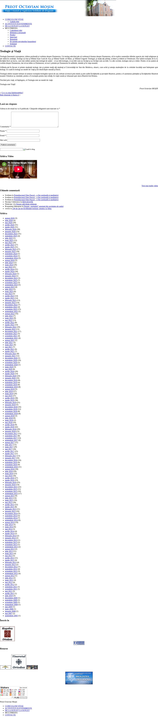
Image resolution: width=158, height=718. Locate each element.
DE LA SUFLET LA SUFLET (17, 26)
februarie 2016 (10, 482)
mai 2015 (8, 502)
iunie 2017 (9, 447)
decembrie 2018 (11, 407)
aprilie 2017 (9, 451)
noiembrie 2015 (11, 489)
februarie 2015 (10, 509)
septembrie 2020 (11, 365)
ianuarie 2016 (10, 485)
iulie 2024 (9, 263)
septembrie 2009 (11, 605)
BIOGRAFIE (27, 202)
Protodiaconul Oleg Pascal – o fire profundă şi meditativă (36, 195)
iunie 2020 (9, 367)
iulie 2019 (9, 391)
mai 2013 (8, 556)
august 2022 (9, 314)
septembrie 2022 (11, 311)
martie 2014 (9, 533)
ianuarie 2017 (10, 458)
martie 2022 (9, 325)
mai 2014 (8, 529)
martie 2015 (9, 507)
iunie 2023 (9, 291)
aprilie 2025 (9, 245)
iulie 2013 (9, 551)
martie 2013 (9, 560)
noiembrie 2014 (11, 516)
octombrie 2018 (11, 411)
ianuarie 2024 (10, 276)
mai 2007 (8, 613)
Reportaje (13, 39)
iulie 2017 (9, 445)
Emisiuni (13, 44)
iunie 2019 (9, 394)
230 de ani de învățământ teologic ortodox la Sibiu (31, 209)
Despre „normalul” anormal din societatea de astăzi (43, 206)
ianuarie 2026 (10, 231)
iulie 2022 (9, 316)
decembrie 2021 (11, 331)
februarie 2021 (10, 354)
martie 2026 (9, 227)
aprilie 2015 (9, 505)
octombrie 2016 (11, 465)
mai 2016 (8, 476)
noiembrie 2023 (11, 280)
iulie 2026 (9, 220)
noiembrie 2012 (11, 569)
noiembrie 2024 (11, 254)
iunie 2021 (9, 345)
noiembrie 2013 (11, 542)
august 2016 (9, 469)
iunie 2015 (9, 500)
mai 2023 (8, 294)
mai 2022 (8, 320)
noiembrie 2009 (11, 600)
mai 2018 (8, 422)
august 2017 (9, 442)
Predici (12, 35)
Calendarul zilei (16, 30)
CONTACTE (10, 46)
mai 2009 (8, 607)
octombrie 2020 (11, 362)
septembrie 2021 (11, 338)
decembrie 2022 (11, 305)
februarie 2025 (10, 249)
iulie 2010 (9, 596)
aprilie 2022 (9, 322)
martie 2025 (9, 247)
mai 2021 (8, 347)
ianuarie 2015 (10, 511)
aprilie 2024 (9, 269)
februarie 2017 (10, 456)
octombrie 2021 (11, 336)
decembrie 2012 (11, 567)
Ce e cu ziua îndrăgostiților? (12, 93)
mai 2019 (8, 396)
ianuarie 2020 (10, 378)
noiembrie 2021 (11, 334)
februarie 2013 (10, 562)
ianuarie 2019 (10, 405)
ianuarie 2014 (10, 538)
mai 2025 (8, 243)
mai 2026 (8, 223)
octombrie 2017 (11, 438)
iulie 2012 (9, 578)
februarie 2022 (10, 327)
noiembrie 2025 (11, 236)
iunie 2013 (9, 553)
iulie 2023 (9, 289)
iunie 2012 (9, 580)
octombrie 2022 (11, 309)
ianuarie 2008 (10, 611)
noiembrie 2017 (11, 436)
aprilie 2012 (9, 585)
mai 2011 (8, 591)
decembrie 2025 (11, 234)
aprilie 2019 (9, 398)
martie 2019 (9, 400)
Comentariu (5, 127)
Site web (3, 140)
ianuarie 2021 (10, 356)
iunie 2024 (9, 265)
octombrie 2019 (11, 385)
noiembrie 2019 (11, 382)
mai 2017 (8, 449)
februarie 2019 (10, 402)
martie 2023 (9, 298)
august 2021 (9, 340)
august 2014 (9, 522)
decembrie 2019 (11, 380)
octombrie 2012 (11, 571)
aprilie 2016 (9, 478)
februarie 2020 (10, 376)
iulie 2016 (9, 471)
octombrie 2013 (11, 545)
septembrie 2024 (11, 258)
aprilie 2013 (9, 558)
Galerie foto (14, 21)
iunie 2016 (9, 473)
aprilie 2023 (9, 296)
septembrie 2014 (11, 520)
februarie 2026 (10, 229)
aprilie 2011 (9, 593)
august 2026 (9, 218)
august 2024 (9, 260)
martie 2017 (9, 454)
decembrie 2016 (11, 460)
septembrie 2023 (11, 285)
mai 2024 (8, 267)
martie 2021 (9, 351)
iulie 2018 (9, 418)
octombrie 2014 (11, 518)
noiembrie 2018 (11, 409)
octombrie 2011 (11, 589)
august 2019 (9, 389)
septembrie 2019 (11, 387)
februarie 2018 (10, 429)
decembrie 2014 (11, 513)
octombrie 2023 (11, 283)
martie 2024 (9, 271)
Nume (3, 131)
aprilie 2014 (9, 531)
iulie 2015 (9, 498)
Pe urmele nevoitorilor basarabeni (23, 41)
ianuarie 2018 (10, 431)
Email (3, 135)
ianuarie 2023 (10, 303)
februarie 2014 (10, 536)
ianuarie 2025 (10, 251)
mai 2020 (8, 369)
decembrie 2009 (11, 598)
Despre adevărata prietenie (26, 204)
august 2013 (9, 549)
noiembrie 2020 (11, 360)
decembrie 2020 (11, 358)
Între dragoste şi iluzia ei (9, 95)
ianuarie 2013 (10, 565)
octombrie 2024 (11, 256)
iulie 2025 (9, 238)
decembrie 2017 (11, 434)
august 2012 (9, 576)
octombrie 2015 (11, 491)
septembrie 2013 (11, 547)
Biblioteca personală (18, 33)
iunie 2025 (9, 240)
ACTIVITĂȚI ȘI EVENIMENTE (18, 24)
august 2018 (9, 416)
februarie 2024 (10, 274)
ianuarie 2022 (10, 329)
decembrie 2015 (11, 487)
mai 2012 (8, 582)
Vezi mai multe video (150, 186)
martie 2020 (9, 374)
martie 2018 (9, 427)
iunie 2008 (9, 609)
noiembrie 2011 (11, 587)
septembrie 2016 (11, 467)
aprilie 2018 (9, 425)
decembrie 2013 (11, 540)
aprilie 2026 (9, 225)
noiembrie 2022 (11, 307)
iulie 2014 (9, 525)
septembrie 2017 (11, 440)
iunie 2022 (9, 318)
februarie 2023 (10, 300)
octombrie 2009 (11, 602)
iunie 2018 (9, 420)
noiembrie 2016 (11, 462)
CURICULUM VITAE (14, 19)
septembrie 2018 (11, 414)
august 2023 (9, 287)
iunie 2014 (9, 527)
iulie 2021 (9, 342)
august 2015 (9, 496)
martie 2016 (9, 480)
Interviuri (13, 37)
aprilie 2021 (9, 349)
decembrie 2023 (11, 278)
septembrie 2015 (11, 493)
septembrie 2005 (11, 616)
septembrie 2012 (11, 573)
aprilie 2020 (9, 371)
